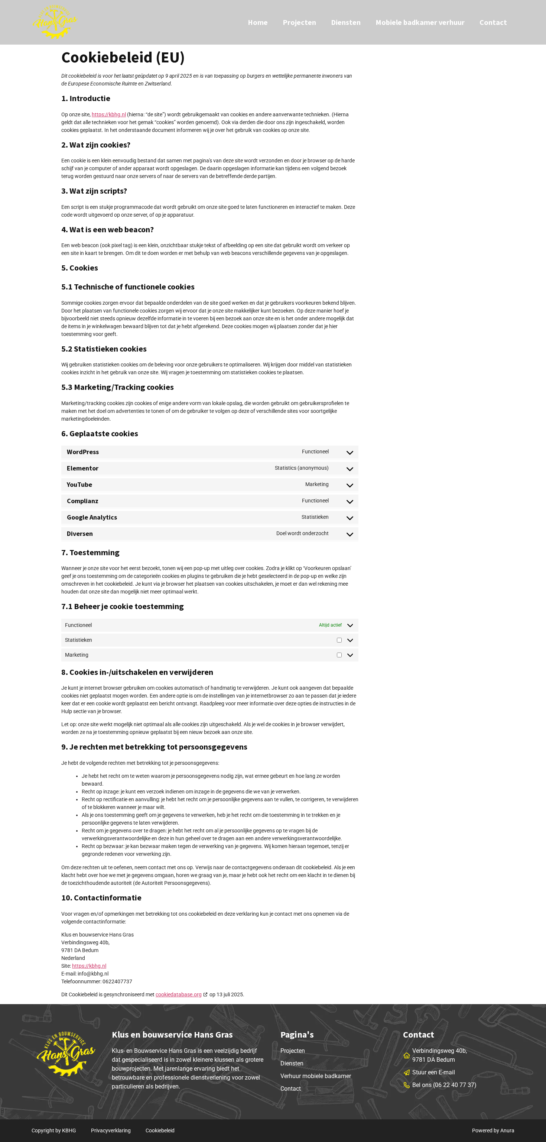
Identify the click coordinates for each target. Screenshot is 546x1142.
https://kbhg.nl (109, 114)
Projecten (299, 22)
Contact (493, 22)
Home (258, 22)
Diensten (346, 22)
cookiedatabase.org (179, 994)
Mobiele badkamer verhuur (420, 22)
